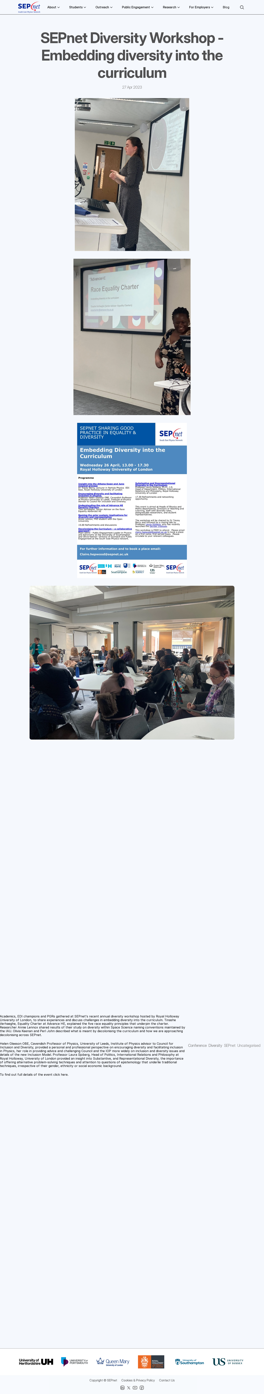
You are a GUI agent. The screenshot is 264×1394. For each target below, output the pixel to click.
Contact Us (167, 1380)
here (64, 1074)
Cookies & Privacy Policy (138, 1380)
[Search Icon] (242, 7)
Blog (226, 7)
